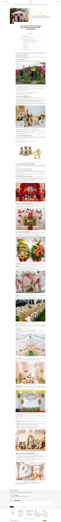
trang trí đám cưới (24, 484)
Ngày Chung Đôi (13, 7)
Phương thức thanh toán (46, 516)
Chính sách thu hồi (45, 513)
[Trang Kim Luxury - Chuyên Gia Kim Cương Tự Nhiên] (30, 2)
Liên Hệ (46, 4)
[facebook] (18, 516)
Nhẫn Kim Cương (24, 4)
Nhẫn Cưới (19, 4)
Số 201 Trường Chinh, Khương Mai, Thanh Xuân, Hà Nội (30, 518)
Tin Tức (43, 4)
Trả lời (11, 497)
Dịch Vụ (40, 4)
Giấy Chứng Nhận (20, 513)
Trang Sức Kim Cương (29, 4)
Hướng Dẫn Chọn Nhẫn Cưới (29, 514)
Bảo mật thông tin (45, 514)
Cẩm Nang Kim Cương (29, 515)
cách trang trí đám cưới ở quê (18, 484)
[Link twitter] (20, 516)
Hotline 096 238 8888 (5, 1)
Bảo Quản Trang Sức (28, 513)
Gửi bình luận (11, 506)
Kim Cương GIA (35, 4)
